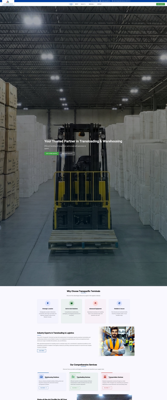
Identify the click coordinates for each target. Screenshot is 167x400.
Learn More (41, 350)
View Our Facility (67, 153)
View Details (43, 387)
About (76, 4)
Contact (99, 4)
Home (71, 4)
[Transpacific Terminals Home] (8, 3)
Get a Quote (161, 4)
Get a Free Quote (51, 153)
